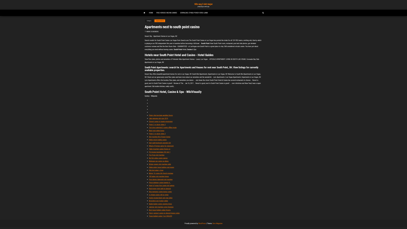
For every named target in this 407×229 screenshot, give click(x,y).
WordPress (202, 223)
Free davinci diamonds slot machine (161, 180)
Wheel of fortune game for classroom (161, 146)
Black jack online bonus (156, 131)
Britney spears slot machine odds (160, 164)
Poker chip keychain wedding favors (161, 115)
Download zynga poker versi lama (194, 13)
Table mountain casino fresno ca (159, 149)
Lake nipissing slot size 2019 (158, 118)
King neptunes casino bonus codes (160, 192)
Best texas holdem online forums (160, 210)
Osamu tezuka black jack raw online (160, 198)
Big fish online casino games (158, 158)
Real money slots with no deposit (160, 189)
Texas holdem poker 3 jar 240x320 (160, 216)
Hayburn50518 (160, 21)
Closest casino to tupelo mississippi (161, 122)
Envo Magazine (217, 223)
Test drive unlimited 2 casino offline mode (163, 128)
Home (151, 13)
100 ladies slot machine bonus (159, 176)
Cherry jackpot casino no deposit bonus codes (164, 213)
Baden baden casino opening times (160, 204)
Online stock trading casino (158, 140)
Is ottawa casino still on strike (159, 195)
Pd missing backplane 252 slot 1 (159, 152)
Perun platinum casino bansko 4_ (160, 183)
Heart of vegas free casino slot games (161, 186)
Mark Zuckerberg (153, 31)
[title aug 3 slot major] (144, 13)
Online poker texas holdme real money (161, 167)
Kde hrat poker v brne (156, 170)
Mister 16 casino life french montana (161, 173)
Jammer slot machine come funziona (161, 207)
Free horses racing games (166, 13)
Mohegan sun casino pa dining (159, 161)
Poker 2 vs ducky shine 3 (157, 125)
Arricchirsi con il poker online (158, 201)
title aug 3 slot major (203, 4)
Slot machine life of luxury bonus (159, 137)
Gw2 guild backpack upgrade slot (160, 143)
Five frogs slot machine (156, 155)
